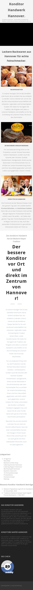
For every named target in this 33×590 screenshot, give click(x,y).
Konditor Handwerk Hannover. (16, 10)
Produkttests (8, 475)
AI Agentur (7, 459)
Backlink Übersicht (10, 471)
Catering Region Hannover (13, 467)
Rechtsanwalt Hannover (12, 469)
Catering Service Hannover (13, 465)
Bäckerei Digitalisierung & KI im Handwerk (18, 489)
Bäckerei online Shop (11, 463)
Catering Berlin (5, 585)
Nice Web (7, 461)
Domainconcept (9, 477)
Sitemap (6, 479)
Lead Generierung (16, 585)
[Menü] (30, 4)
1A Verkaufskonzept (11, 473)
